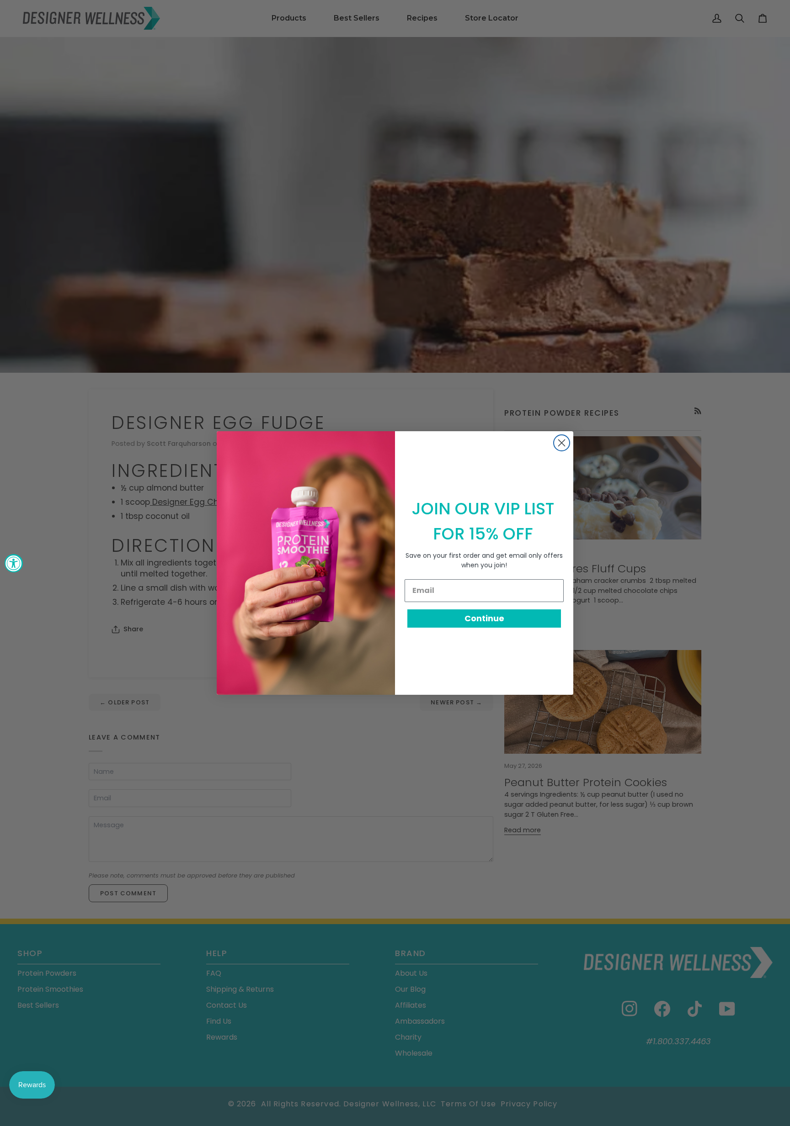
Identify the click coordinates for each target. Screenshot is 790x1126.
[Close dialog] (562, 443)
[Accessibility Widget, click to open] (14, 563)
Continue (484, 618)
